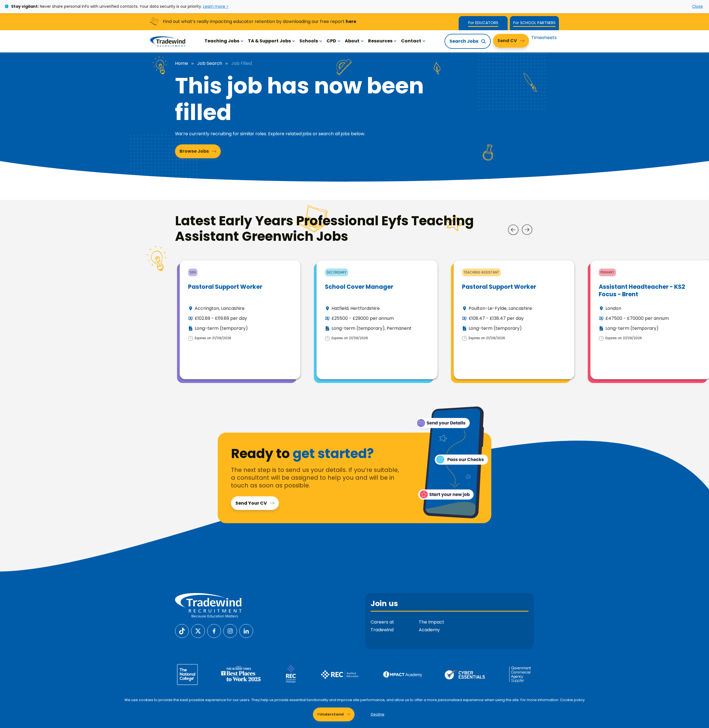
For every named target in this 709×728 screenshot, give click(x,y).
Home (181, 63)
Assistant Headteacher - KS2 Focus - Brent (642, 290)
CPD (331, 41)
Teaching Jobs (221, 41)
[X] (198, 630)
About (352, 41)
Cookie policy (572, 700)
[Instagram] (230, 630)
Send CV (507, 40)
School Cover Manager (359, 287)
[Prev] (513, 229)
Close (697, 6)
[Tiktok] (182, 630)
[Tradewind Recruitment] (167, 41)
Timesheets (544, 37)
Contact (411, 41)
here (351, 21)
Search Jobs (463, 41)
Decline (377, 714)
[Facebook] (214, 630)
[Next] (527, 229)
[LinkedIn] (246, 630)
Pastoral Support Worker (225, 287)
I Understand (330, 714)
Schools (308, 41)
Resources (380, 41)
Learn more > (215, 6)
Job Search (209, 63)
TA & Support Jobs (269, 41)
